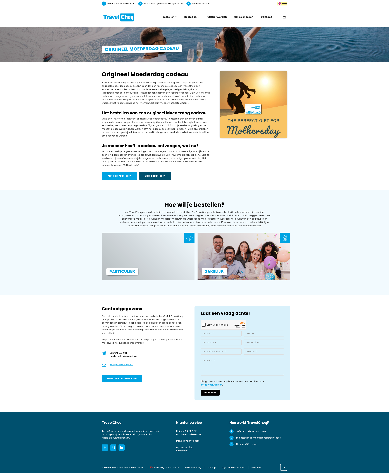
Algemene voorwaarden (233, 467)
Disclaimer (256, 467)
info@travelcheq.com (121, 364)
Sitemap (211, 467)
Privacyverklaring (193, 467)
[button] (4, 469)
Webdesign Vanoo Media (166, 467)
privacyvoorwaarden (211, 384)
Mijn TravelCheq (184, 447)
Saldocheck (182, 450)
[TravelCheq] (119, 17)
